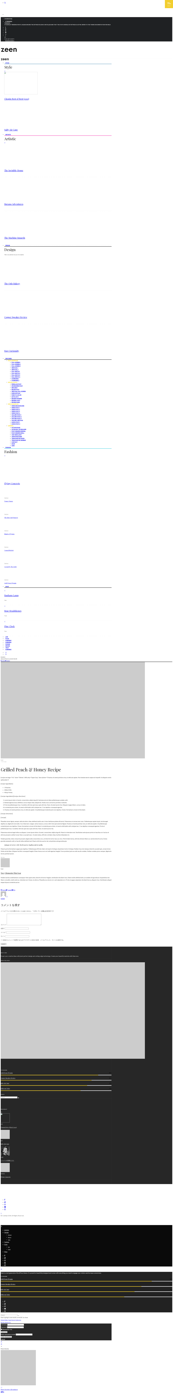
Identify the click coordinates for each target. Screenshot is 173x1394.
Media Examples (13, 404)
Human (10, 1235)
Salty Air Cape (11, 129)
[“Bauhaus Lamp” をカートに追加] (4, 590)
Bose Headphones (12, 610)
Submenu (8, 649)
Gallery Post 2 (17, 416)
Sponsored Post (17, 386)
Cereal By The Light (10, 567)
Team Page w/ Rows (18, 438)
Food (2, 760)
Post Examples (13, 360)
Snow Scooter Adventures (9, 1389)
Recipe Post (15, 389)
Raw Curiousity (11, 350)
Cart (13, 445)
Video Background (18, 405)
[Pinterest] (5, 1263)
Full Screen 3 (16, 366)
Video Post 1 (16, 407)
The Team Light (17, 434)
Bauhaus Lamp (11, 595)
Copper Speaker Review (15, 317)
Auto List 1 (15, 396)
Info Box (14, 387)
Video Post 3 (16, 411)
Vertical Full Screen (19, 391)
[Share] (2, 1392)
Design (7, 245)
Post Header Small (18, 433)
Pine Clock (9, 626)
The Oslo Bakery (12, 283)
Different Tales (5, 1088)
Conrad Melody (9, 550)
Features (8, 358)
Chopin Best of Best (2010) (16, 98)
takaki (3, 899)
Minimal (3, 1320)
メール (3, 932)
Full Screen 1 (16, 362)
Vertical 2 (15, 369)
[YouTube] (5, 32)
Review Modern (17, 398)
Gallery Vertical (17, 420)
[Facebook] (5, 27)
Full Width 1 (16, 371)
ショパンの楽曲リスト (7, 1160)
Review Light (16, 400)
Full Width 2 (16, 373)
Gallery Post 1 (16, 415)
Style (7, 63)
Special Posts (12, 382)
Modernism (18, 1320)
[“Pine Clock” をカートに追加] (4, 621)
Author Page (16, 427)
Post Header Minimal (19, 431)
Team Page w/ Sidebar (19, 440)
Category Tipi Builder (19, 429)
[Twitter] (5, 29)
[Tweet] (1, 1392)
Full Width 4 (16, 377)
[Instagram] (5, 30)
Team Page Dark (17, 436)
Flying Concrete (12, 483)
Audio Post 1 (16, 422)
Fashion (8, 447)
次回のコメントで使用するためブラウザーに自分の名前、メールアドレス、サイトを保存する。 (34, 940)
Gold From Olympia (10, 583)
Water (6, 1320)
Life (2, 1124)
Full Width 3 (16, 375)
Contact (14, 442)
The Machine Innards (14, 237)
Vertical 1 (15, 367)
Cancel (3, 1339)
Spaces (9, 1237)
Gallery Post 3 (17, 418)
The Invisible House (13, 170)
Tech (9, 1240)
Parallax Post (16, 384)
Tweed (9, 1320)
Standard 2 (15, 380)
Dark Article (16, 393)
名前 (3, 928)
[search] (18, 1315)
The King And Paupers (11, 518)
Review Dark (16, 402)
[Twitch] (5, 1209)
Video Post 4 (16, 413)
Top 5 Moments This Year (11, 873)
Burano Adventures (13, 204)
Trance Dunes (8, 501)
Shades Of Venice (9, 534)
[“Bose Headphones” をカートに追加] (4, 605)
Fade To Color (16, 395)
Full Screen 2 (16, 364)
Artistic (8, 134)
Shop (13, 443)
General (11, 425)
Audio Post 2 (16, 424)
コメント (3, 924)
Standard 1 (15, 378)
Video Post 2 (16, 409)
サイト (3, 936)
